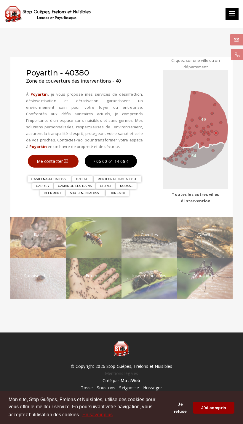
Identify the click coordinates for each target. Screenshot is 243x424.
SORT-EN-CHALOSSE (85, 193)
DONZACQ (117, 193)
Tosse (87, 387)
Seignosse (129, 387)
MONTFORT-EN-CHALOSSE (117, 179)
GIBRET (105, 186)
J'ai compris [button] (213, 407)
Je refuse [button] (180, 408)
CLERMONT (52, 193)
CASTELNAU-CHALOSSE (49, 179)
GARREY (42, 186)
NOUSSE (126, 186)
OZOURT (82, 179)
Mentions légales (121, 373)
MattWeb (130, 380)
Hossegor (152, 387)
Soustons (106, 387)
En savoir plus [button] (97, 414)
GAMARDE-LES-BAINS (75, 186)
